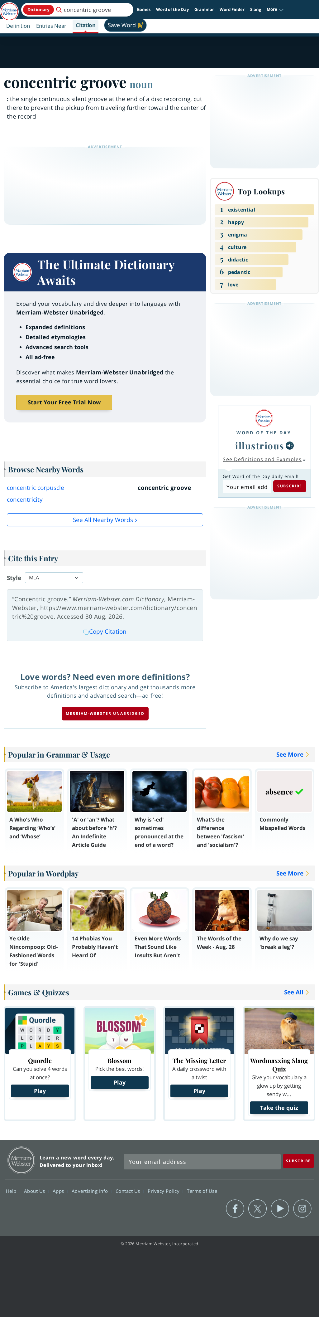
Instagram (302, 1208)
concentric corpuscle (35, 488)
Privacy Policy (164, 1191)
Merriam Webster (21, 1160)
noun (141, 83)
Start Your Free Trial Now (64, 402)
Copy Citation (107, 631)
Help (12, 1191)
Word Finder (232, 9)
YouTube (280, 1208)
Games (143, 9)
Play (40, 1091)
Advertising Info (91, 1191)
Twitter (257, 1208)
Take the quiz (279, 1107)
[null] (290, 445)
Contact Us (129, 1191)
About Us (35, 1191)
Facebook (235, 1208)
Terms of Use (202, 1191)
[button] (275, 10)
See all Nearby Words (103, 520)
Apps (59, 1191)
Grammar (204, 9)
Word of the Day (172, 9)
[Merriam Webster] (263, 418)
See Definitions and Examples (262, 459)
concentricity (25, 499)
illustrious (259, 445)
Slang (255, 9)
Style (14, 578)
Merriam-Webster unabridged (105, 713)
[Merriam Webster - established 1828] (9, 8)
